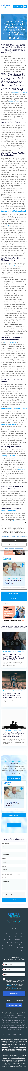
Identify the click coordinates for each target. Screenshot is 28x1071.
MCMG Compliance (20, 940)
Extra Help (21, 469)
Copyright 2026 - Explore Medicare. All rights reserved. (14, 1035)
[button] (26, 523)
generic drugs (5, 225)
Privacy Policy (20, 934)
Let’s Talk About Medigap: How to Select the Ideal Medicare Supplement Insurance (13, 735)
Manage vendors (5, 536)
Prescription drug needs (8, 455)
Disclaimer (20, 947)
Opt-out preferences (9, 548)
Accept (14, 540)
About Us (7, 937)
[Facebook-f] (8, 921)
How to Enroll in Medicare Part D (14, 409)
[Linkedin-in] (15, 921)
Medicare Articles (7, 949)
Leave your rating (8, 874)
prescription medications (19, 92)
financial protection (14, 265)
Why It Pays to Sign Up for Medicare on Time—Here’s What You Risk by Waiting (12, 695)
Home (7, 934)
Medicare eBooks (7, 946)
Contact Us (7, 940)
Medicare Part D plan (10, 343)
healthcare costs (14, 101)
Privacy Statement (19, 548)
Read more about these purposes (19, 536)
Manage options (14, 544)
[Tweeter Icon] (12, 921)
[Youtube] (19, 921)
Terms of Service (20, 937)
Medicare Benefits (8, 511)
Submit (14, 899)
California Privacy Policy (20, 943)
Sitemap (20, 950)
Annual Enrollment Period (8, 424)
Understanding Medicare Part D (13, 211)
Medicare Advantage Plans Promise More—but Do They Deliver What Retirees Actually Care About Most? (13, 657)
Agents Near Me (7, 943)
